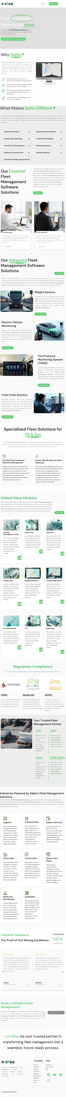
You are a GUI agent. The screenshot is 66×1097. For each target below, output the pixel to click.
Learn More (8, 245)
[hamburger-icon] (43, 4)
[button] (31, 253)
